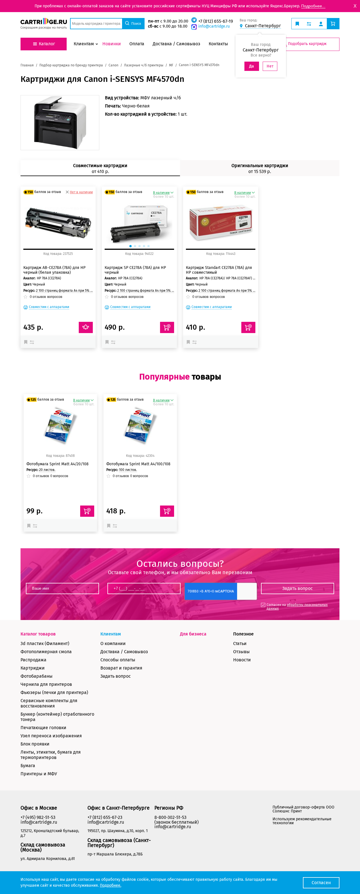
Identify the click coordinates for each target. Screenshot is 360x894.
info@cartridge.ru (214, 26)
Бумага (28, 765)
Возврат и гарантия (121, 668)
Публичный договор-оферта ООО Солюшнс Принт (303, 809)
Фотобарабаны (37, 676)
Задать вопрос (115, 676)
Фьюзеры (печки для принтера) (54, 692)
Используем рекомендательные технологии (302, 821)
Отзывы (241, 651)
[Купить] (167, 327)
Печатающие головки (43, 727)
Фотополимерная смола (46, 651)
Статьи (240, 643)
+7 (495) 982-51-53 (38, 817)
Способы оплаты (117, 659)
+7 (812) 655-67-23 (104, 817)
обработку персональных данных (297, 606)
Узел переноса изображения (51, 735)
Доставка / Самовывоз (124, 651)
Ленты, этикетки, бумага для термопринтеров (51, 754)
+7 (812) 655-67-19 (215, 21)
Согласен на (297, 606)
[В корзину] (87, 511)
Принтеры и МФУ (39, 773)
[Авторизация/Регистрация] (321, 23)
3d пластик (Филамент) (45, 643)
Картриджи (33, 668)
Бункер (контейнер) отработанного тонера (57, 716)
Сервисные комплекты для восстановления (49, 703)
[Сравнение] (32, 341)
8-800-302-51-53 (170, 817)
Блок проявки (35, 744)
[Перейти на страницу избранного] (297, 23)
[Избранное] (27, 341)
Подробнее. (110, 885)
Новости (242, 659)
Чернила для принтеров (46, 684)
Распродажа (33, 659)
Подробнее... (313, 6)
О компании (113, 643)
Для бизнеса (193, 634)
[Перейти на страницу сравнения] (309, 23)
